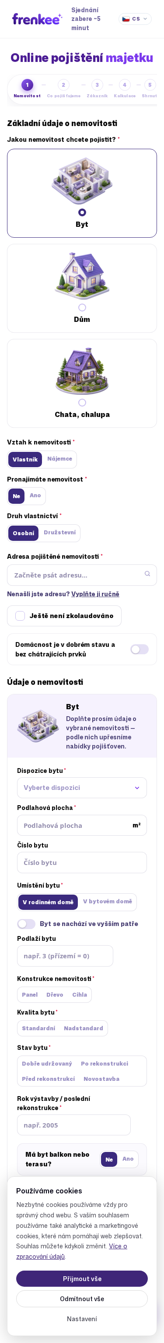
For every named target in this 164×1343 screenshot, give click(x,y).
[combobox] (82, 788)
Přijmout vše (82, 1279)
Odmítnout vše (82, 1299)
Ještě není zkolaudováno (71, 615)
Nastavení (82, 1319)
